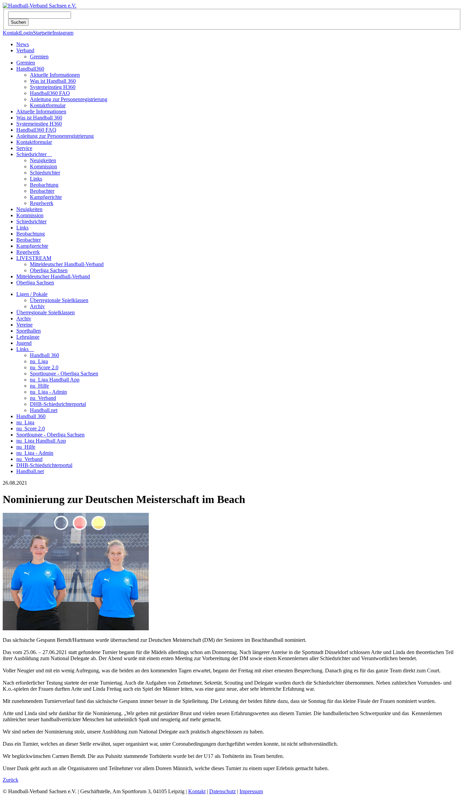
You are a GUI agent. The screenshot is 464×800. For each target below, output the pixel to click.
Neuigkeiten (43, 160)
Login (26, 33)
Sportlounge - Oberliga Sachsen (64, 373)
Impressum (251, 791)
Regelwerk (41, 203)
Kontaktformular (48, 105)
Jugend (24, 343)
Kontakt (11, 33)
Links (36, 179)
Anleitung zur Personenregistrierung (68, 99)
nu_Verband (43, 398)
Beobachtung (44, 185)
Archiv (37, 306)
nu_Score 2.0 (44, 367)
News (22, 44)
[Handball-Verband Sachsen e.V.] (39, 5)
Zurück (10, 780)
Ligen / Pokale (32, 294)
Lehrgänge (27, 337)
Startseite (42, 33)
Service (24, 148)
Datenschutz (222, 791)
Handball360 (30, 69)
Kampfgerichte (46, 197)
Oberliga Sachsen (49, 270)
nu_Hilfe (39, 386)
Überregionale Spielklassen (59, 300)
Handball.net (43, 410)
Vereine (24, 325)
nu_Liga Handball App (54, 380)
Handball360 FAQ (50, 93)
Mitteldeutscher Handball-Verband (67, 264)
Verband (25, 50)
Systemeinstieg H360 (52, 87)
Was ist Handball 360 (53, 81)
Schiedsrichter (34, 154)
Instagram (62, 33)
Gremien (39, 56)
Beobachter (42, 191)
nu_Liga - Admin (48, 392)
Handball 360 (44, 355)
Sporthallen (28, 331)
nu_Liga (39, 361)
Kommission (43, 166)
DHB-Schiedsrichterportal (58, 404)
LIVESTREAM (33, 258)
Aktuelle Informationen (55, 75)
